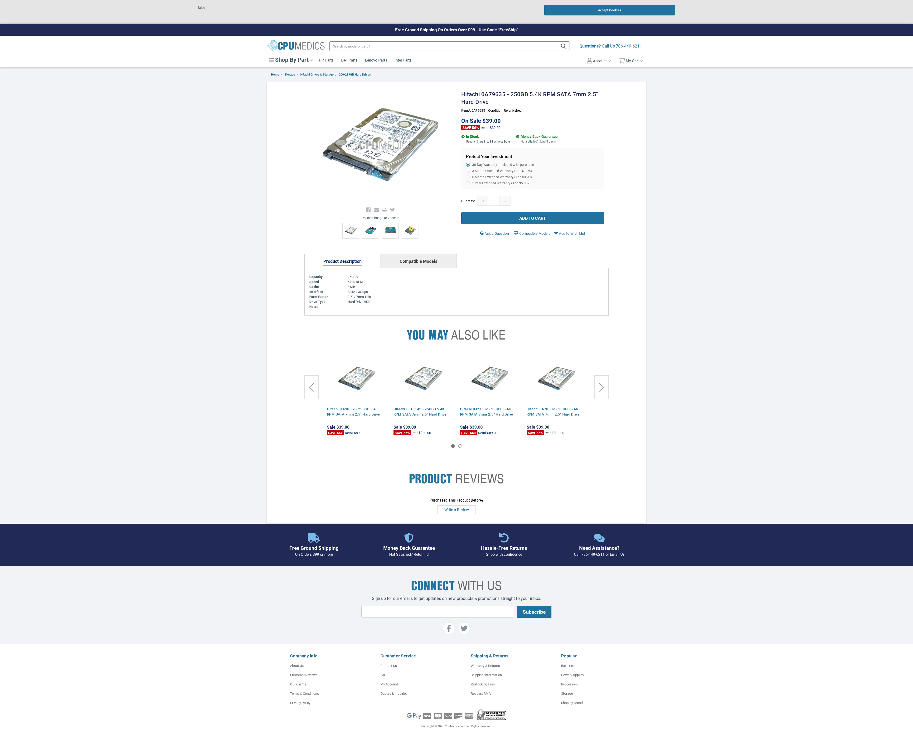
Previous (311, 387)
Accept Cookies (609, 10)
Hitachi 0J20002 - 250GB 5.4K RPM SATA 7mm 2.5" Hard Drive (353, 411)
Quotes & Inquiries (393, 693)
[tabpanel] (356, 394)
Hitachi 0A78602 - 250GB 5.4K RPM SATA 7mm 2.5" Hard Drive (553, 411)
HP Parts (326, 59)
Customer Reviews (303, 675)
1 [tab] (453, 446)
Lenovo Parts (376, 59)
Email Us (617, 554)
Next (601, 387)
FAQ (383, 675)
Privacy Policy (300, 702)
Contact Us (388, 665)
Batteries (567, 665)
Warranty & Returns (485, 665)
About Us (297, 665)
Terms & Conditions (304, 693)
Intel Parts (403, 59)
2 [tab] (460, 446)
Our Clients (298, 684)
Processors (569, 684)
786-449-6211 (629, 46)
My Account (389, 684)
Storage (567, 693)
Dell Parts (349, 59)
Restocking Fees (483, 684)
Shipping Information (486, 675)
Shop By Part (291, 59)
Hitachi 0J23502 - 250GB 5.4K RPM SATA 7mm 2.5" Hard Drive (486, 411)
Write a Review (456, 509)
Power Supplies (572, 675)
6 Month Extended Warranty (502, 177)
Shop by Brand (572, 702)
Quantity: (468, 201)
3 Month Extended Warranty (502, 170)
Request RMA (481, 693)
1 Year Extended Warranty (500, 183)
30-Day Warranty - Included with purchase (503, 164)
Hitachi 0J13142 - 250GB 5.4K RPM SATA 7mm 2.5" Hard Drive (420, 411)
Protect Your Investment (489, 156)
